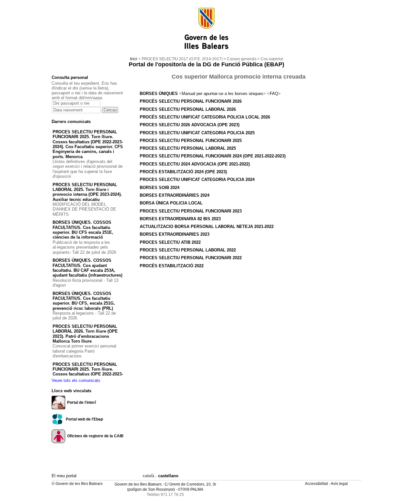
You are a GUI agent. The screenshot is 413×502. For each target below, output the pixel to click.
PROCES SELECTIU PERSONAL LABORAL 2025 (188, 148)
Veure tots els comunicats (76, 380)
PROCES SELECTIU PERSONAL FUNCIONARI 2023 (191, 211)
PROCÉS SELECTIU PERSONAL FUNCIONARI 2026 (191, 101)
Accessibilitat (317, 484)
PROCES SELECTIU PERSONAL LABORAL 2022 (188, 250)
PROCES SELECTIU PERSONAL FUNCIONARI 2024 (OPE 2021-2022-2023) (213, 156)
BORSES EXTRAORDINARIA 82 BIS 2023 (180, 218)
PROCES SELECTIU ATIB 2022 (170, 242)
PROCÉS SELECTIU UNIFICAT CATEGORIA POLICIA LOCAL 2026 (205, 117)
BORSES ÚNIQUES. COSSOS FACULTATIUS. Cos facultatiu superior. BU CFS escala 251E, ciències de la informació (83, 230)
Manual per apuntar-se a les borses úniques (222, 93)
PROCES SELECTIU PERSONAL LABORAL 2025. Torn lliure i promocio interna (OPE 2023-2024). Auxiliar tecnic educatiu (87, 192)
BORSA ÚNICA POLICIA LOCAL (171, 203)
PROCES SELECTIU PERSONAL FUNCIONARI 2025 (191, 140)
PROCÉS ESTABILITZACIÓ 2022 (172, 265)
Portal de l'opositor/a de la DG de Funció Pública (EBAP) (206, 64)
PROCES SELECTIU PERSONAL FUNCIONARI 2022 (191, 257)
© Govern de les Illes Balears (77, 484)
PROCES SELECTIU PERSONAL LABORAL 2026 (188, 109)
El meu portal (64, 475)
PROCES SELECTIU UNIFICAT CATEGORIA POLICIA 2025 (197, 132)
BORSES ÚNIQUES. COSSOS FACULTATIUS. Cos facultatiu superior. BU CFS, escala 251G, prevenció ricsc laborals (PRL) (84, 301)
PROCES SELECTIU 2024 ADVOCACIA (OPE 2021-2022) (195, 164)
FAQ (274, 93)
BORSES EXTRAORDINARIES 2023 (174, 234)
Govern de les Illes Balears (138, 484)
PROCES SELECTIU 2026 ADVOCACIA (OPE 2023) (189, 124)
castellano (168, 475)
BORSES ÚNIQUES (159, 93)
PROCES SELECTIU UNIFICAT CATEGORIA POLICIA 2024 (197, 179)
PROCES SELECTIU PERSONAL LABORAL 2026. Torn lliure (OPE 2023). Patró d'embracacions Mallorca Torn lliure (85, 334)
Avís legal (340, 484)
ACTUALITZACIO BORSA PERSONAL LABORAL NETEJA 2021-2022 (207, 226)
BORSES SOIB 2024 (159, 187)
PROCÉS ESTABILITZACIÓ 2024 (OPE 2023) (183, 171)
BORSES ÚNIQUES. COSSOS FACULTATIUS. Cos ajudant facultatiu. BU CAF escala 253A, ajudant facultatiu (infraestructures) (87, 268)
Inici (133, 59)
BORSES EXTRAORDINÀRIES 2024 (174, 195)
